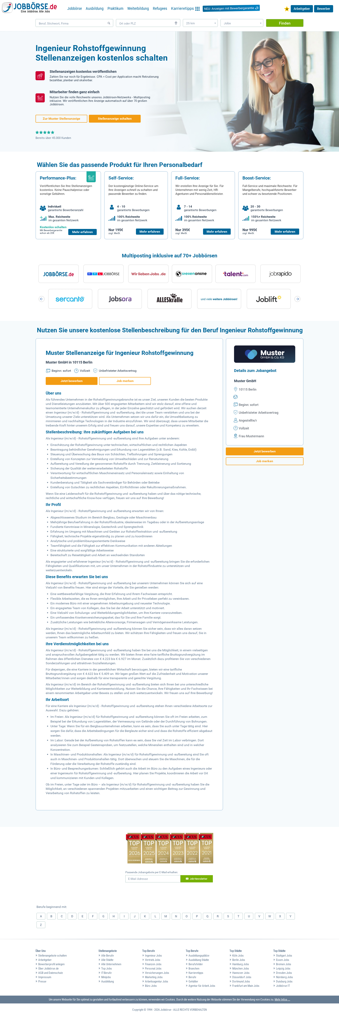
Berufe (192, 977)
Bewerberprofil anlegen (51, 964)
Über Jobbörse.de (48, 968)
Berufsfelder (196, 964)
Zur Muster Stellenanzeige (61, 118)
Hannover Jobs (241, 973)
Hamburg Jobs (240, 964)
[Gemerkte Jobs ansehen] (287, 9)
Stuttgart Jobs (284, 955)
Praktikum (115, 8)
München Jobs (240, 968)
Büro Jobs (151, 986)
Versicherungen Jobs (157, 973)
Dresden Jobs (284, 973)
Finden (285, 23)
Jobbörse (74, 8)
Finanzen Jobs (153, 964)
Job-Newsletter (198, 878)
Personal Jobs (153, 968)
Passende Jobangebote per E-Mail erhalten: (151, 872)
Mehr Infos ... (282, 999)
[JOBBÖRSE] (29, 8)
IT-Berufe (106, 973)
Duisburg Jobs (284, 981)
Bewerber (323, 8)
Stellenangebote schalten (52, 955)
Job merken (125, 381)
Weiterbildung (138, 8)
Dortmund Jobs (241, 981)
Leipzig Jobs (283, 968)
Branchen (194, 968)
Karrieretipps (196, 973)
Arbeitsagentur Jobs (156, 981)
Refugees (160, 8)
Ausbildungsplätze (199, 955)
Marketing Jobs (154, 977)
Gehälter (193, 981)
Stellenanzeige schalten (115, 118)
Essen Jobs (282, 960)
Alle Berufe (107, 955)
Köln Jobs (238, 955)
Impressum (44, 977)
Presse (42, 981)
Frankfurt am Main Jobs (245, 986)
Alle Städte (107, 960)
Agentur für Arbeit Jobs (202, 986)
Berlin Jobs (238, 960)
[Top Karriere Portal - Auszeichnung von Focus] (169, 849)
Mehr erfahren (82, 232)
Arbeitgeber (302, 8)
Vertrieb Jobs (152, 960)
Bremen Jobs (283, 964)
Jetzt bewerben (72, 381)
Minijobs (106, 977)
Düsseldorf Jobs (241, 977)
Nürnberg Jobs (284, 977)
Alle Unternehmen (111, 964)
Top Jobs (106, 968)
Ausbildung (95, 8)
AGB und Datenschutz (50, 973)
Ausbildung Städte (199, 960)
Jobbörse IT (283, 986)
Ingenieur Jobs (153, 955)
